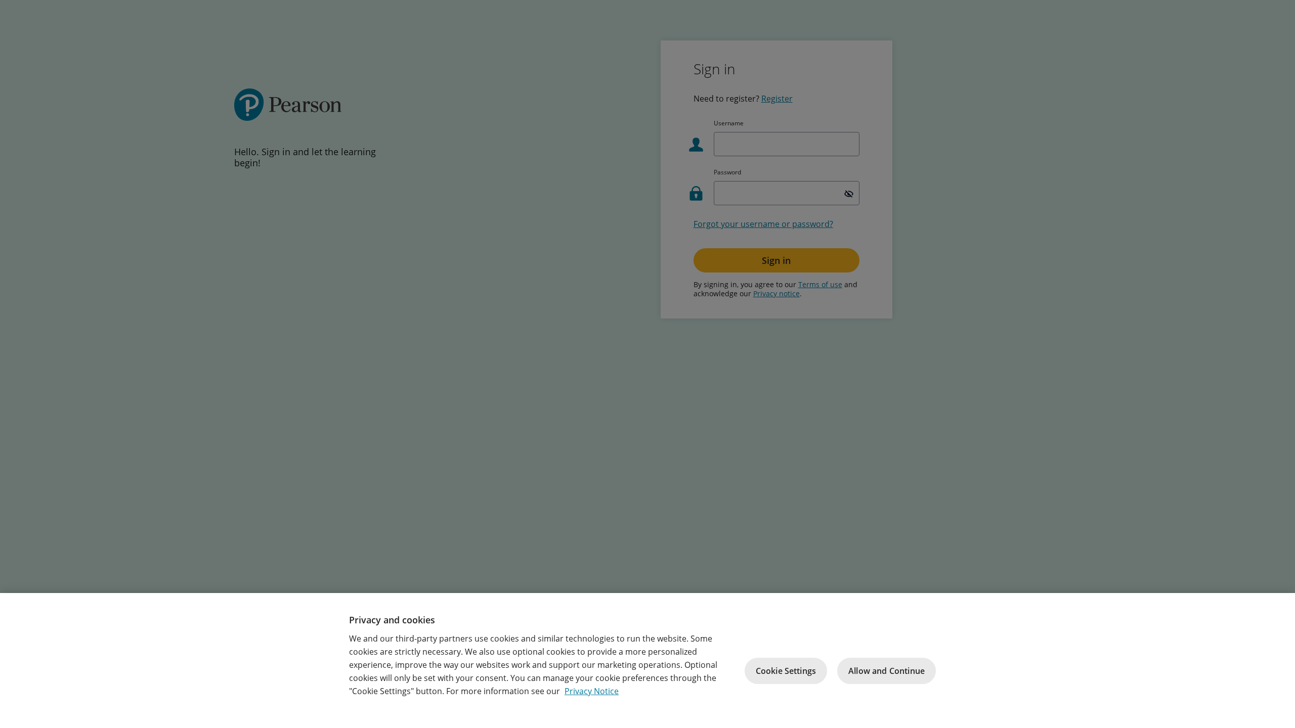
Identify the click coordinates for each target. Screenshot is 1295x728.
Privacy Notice (592, 691)
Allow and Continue (886, 670)
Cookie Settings (786, 670)
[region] (647, 660)
